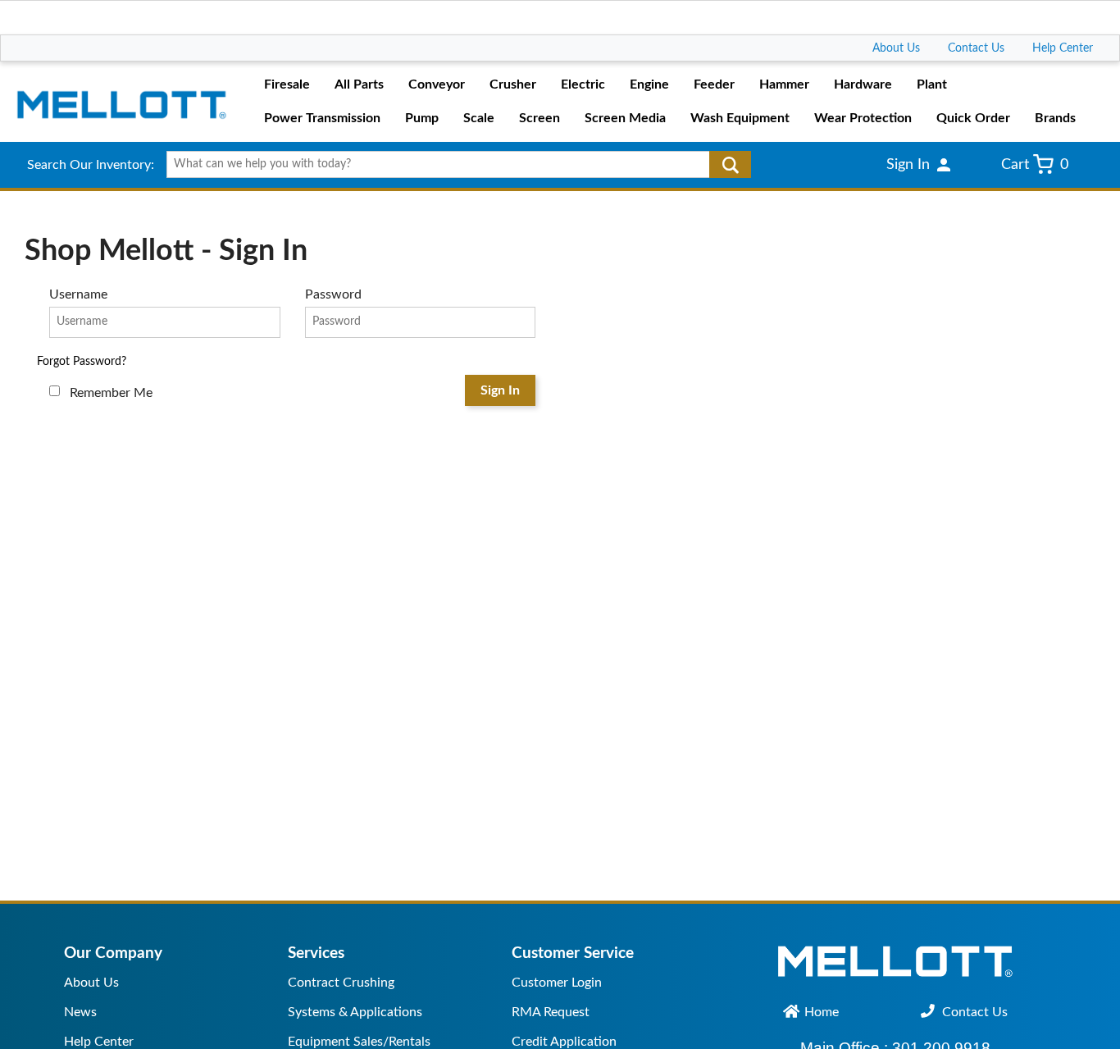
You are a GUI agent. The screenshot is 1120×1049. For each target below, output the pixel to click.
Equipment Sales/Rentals (359, 1041)
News (80, 1012)
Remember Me (111, 392)
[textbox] (453, 165)
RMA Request (551, 1012)
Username (78, 294)
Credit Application (564, 1041)
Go (730, 165)
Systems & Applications (355, 1012)
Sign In (500, 390)
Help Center (1062, 48)
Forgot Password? (81, 361)
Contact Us (976, 48)
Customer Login (557, 982)
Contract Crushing (341, 982)
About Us (896, 48)
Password (333, 294)
